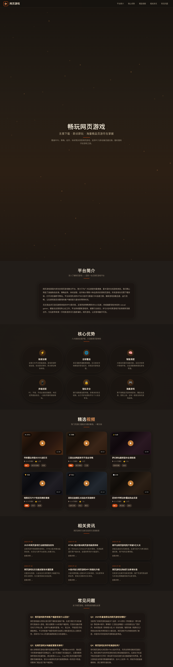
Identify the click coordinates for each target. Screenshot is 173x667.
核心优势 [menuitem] (131, 4)
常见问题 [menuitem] (164, 4)
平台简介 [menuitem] (120, 4)
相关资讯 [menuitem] (153, 4)
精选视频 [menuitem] (142, 4)
